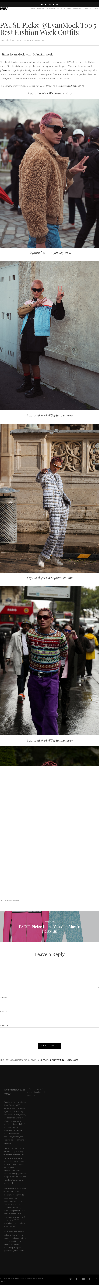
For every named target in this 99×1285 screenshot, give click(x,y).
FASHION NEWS (28, 40)
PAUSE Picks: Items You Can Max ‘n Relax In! (49, 926)
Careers (29, 1092)
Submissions (39, 1092)
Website (4, 1025)
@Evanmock (6, 70)
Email (3, 1011)
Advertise (40, 1089)
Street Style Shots (40, 40)
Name (3, 997)
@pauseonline (77, 86)
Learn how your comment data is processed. (58, 1060)
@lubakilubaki (64, 86)
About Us (31, 1089)
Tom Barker (5, 40)
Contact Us (30, 1095)
